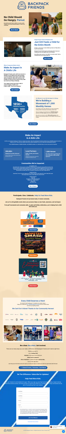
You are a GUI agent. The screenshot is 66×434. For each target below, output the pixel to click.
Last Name (20, 395)
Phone (19, 400)
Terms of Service (35, 421)
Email (19, 404)
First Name (20, 391)
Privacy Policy (30, 421)
